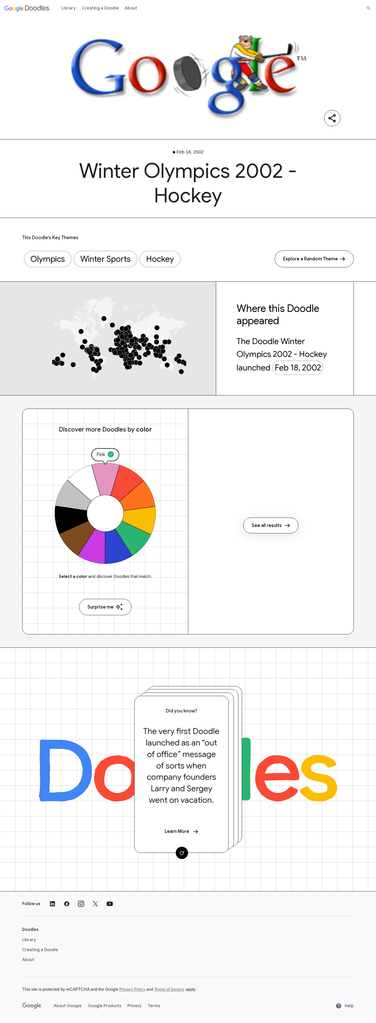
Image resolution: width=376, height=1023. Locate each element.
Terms (154, 1005)
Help (349, 1005)
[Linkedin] (52, 904)
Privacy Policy (132, 989)
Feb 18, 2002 (298, 367)
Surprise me (100, 607)
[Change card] (182, 853)
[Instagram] (81, 904)
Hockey (160, 259)
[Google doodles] (27, 8)
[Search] (368, 8)
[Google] (31, 1006)
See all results (267, 525)
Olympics (47, 259)
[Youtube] (110, 904)
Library (68, 8)
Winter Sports (105, 259)
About (131, 8)
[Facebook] (67, 904)
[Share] (332, 118)
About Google (68, 1005)
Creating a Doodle (100, 8)
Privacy (134, 1005)
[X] (95, 904)
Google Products (104, 1005)
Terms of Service (169, 989)
